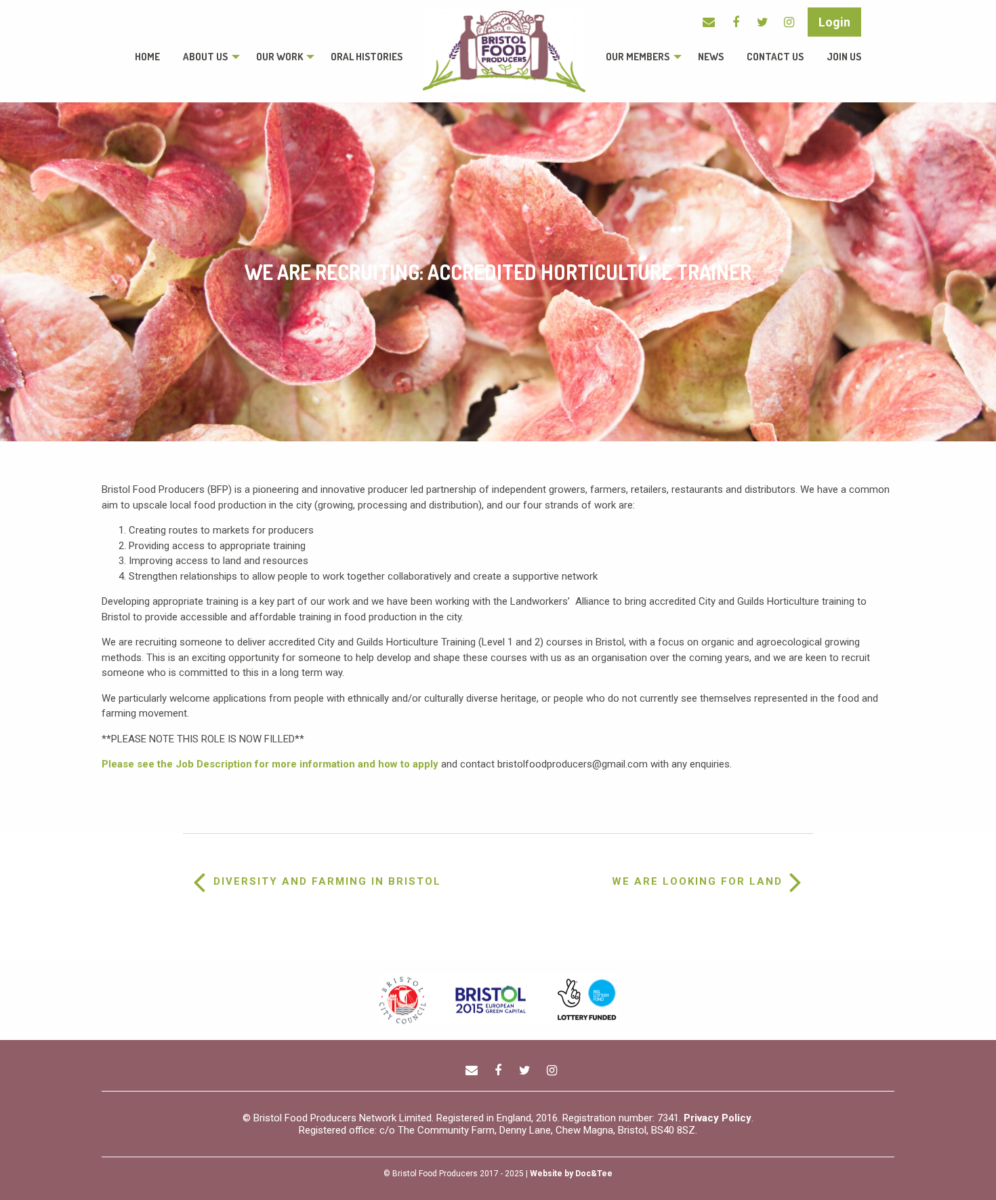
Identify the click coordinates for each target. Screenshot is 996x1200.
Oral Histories (366, 56)
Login (834, 22)
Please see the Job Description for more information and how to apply (270, 764)
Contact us (775, 56)
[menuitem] (147, 57)
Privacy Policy (717, 1118)
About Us (205, 56)
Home (147, 56)
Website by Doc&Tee (571, 1173)
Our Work (279, 56)
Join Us (844, 56)
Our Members (637, 56)
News (711, 56)
